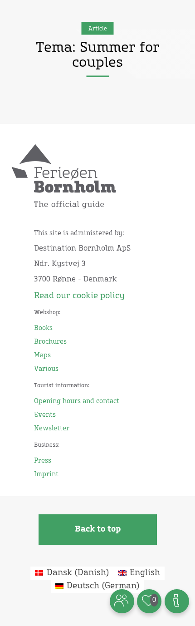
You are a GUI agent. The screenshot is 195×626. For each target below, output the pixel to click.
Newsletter (51, 428)
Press (42, 461)
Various (46, 369)
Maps (42, 355)
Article (97, 28)
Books (43, 328)
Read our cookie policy (79, 296)
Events (45, 415)
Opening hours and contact (76, 401)
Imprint (46, 474)
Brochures (50, 342)
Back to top (98, 529)
